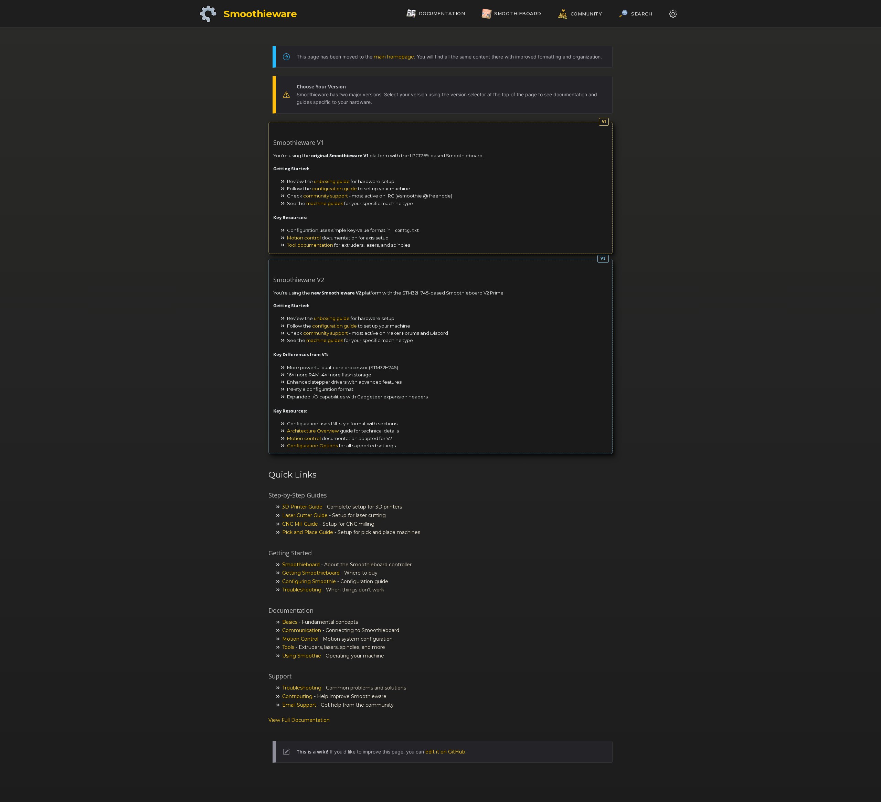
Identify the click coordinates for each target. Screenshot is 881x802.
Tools (288, 647)
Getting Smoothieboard (311, 573)
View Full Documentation (299, 720)
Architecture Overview (313, 431)
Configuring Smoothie (309, 581)
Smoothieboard (301, 565)
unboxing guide (332, 181)
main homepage (394, 57)
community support (325, 196)
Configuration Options (312, 445)
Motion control (304, 237)
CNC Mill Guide (300, 524)
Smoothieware (260, 14)
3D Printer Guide (302, 507)
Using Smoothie (301, 656)
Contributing (297, 696)
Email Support (299, 705)
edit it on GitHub (445, 752)
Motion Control (300, 639)
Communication (301, 630)
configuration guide (334, 188)
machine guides (324, 203)
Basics (289, 622)
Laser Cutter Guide (305, 515)
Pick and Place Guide (307, 532)
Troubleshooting (301, 590)
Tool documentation (310, 245)
